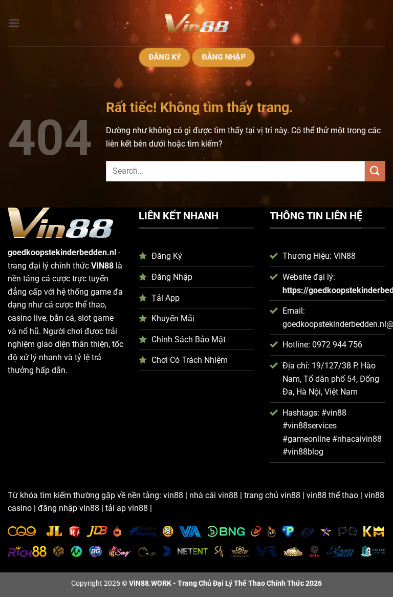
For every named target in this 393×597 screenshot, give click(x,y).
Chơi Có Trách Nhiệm (189, 360)
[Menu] (14, 22)
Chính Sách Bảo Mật (188, 339)
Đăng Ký (166, 256)
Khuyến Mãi (172, 318)
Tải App (165, 298)
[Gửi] (375, 171)
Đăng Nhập (171, 277)
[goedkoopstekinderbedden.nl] (196, 23)
